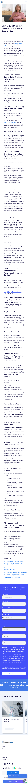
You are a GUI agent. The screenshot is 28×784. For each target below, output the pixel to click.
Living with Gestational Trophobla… (11, 720)
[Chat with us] (25, 781)
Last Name (5, 601)
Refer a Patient (5, 757)
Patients (4, 746)
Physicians (4, 748)
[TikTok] (7, 764)
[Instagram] (5, 764)
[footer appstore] (7, 768)
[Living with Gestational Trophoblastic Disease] (12, 701)
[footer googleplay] (18, 768)
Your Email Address (7, 608)
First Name (5, 594)
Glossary (4, 759)
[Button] (18, 728)
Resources (4, 753)
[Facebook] (12, 764)
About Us (4, 755)
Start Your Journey (14, 673)
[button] (17, 776)
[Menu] (26, 2)
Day (3, 633)
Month (3, 626)
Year (3, 640)
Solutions (4, 750)
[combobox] (3, 617)
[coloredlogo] (7, 2)
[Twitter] (2, 764)
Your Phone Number (7, 615)
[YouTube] (10, 764)
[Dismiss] (26, 774)
